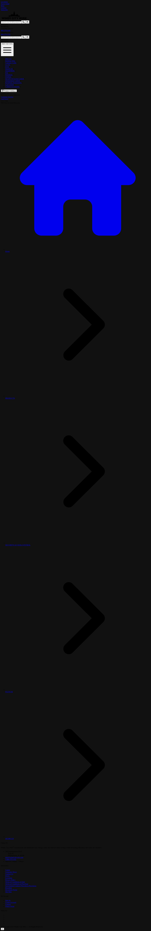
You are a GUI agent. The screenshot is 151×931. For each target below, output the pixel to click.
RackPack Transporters (13, 83)
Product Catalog (9, 91)
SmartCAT (9, 69)
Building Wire (10, 61)
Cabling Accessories (12, 87)
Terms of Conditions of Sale (15, 882)
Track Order (5, 4)
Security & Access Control (14, 79)
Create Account (10, 902)
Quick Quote (9, 906)
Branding (8, 888)
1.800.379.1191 (10, 859)
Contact (3, 8)
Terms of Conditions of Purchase (16, 884)
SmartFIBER (10, 71)
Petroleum (9, 75)
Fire (7, 73)
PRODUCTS (10, 398)
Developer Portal (11, 890)
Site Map (8, 892)
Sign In (7, 900)
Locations (4, 2)
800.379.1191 (6, 30)
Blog (2, 6)
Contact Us (9, 874)
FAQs (7, 876)
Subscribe (4, 10)
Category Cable (11, 63)
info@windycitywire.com (14, 857)
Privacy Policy (10, 880)
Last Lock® (9, 85)
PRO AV (8, 59)
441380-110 (9, 839)
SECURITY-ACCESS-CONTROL (18, 545)
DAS (7, 67)
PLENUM (9, 692)
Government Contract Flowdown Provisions (20, 886)
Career (7, 870)
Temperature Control (12, 81)
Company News (11, 872)
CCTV (8, 65)
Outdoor (8, 77)
